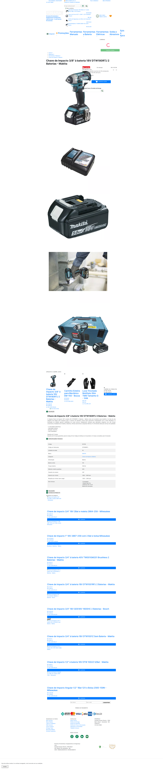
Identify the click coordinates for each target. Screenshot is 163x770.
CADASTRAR (106, 702)
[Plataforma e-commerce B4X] (54, 756)
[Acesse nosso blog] (87, 736)
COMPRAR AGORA (102, 81)
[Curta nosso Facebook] (77, 736)
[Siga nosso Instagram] (72, 736)
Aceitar (5, 766)
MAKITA (84, 453)
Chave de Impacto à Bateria (89, 456)
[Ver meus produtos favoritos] (110, 16)
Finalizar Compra (110, 50)
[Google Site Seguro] (108, 747)
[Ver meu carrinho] (115, 16)
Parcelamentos (113, 71)
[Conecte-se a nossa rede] (82, 736)
